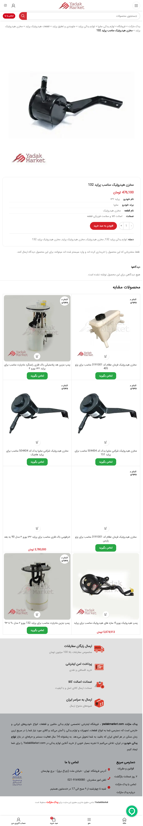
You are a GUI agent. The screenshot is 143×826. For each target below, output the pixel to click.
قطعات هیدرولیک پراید (38, 26)
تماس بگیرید (105, 376)
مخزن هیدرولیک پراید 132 (46, 239)
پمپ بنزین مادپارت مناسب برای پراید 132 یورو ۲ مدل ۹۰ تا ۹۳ (37, 623)
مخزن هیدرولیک (95, 239)
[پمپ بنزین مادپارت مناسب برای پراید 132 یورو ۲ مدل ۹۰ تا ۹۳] (37, 586)
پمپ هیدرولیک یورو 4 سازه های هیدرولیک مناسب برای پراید (106, 623)
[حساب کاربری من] (13, 5)
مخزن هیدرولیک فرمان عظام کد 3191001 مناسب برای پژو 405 (105, 367)
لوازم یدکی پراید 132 (116, 239)
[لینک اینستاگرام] (5, 6)
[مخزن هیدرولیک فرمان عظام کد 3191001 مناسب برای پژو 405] (106, 328)
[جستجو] (23, 16)
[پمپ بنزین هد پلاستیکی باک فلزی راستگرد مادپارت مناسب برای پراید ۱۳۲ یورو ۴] (37, 328)
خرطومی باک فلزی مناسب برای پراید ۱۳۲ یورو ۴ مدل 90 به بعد (37, 537)
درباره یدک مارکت (126, 792)
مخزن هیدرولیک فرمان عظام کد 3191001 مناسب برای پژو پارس (105, 539)
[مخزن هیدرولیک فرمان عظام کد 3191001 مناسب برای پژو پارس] (106, 500)
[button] (37, 528)
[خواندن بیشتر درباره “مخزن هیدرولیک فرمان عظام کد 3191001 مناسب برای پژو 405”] (106, 356)
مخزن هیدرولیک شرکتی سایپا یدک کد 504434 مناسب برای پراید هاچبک (37, 453)
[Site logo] (71, 5)
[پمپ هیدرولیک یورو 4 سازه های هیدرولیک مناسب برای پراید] (106, 586)
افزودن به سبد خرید (103, 226)
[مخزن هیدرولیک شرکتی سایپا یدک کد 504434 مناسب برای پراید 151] (106, 414)
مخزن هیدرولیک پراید (73, 239)
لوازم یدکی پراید (86, 26)
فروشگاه (121, 26)
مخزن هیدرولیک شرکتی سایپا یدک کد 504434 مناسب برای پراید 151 (106, 453)
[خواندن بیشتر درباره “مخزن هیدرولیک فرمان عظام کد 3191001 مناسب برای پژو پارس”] (106, 528)
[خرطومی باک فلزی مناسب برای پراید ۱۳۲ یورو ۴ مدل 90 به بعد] (37, 500)
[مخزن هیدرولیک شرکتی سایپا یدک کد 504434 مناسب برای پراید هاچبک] (37, 414)
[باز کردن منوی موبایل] (136, 5)
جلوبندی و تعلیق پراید (63, 26)
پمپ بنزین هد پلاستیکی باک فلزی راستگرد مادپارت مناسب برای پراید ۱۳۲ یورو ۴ (37, 367)
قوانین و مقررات (125, 769)
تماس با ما (9, 15)
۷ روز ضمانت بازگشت (125, 777)
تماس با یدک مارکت (125, 784)
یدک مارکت (134, 26)
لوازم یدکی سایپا (106, 26)
